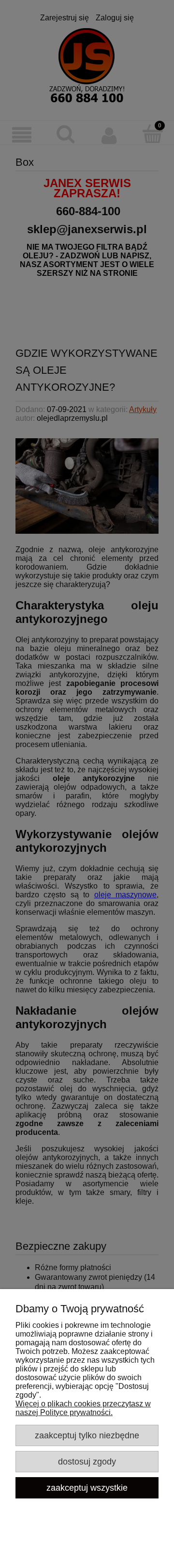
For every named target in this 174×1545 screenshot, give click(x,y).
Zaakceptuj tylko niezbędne (87, 1435)
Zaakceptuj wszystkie (87, 1487)
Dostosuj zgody (87, 1461)
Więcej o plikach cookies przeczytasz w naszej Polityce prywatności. (83, 1408)
